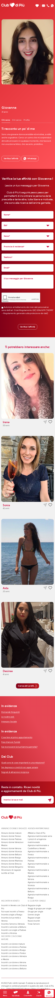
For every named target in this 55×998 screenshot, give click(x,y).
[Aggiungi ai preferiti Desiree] (50, 671)
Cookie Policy (44, 989)
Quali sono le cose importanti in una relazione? (23, 762)
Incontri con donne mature (13, 944)
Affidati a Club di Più (36, 833)
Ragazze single (34, 905)
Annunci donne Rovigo (11, 858)
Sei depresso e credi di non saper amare (19, 767)
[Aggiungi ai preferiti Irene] (50, 422)
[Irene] (27, 386)
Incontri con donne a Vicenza (14, 965)
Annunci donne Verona (11, 848)
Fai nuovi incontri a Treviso (12, 911)
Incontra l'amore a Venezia (13, 924)
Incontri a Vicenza (9, 933)
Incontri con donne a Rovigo (13, 950)
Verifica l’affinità (11, 158)
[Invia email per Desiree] (45, 670)
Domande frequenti (10, 712)
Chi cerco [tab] (16, 120)
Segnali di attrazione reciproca (15, 772)
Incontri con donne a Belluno (13, 968)
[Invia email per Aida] (45, 588)
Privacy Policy (31, 989)
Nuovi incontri (34, 921)
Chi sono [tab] (6, 120)
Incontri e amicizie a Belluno (13, 927)
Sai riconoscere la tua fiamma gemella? (19, 747)
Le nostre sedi (8, 717)
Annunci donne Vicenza (11, 851)
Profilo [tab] (27, 120)
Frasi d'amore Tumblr (10, 742)
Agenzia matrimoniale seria (40, 836)
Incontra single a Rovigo (11, 915)
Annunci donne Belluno (11, 854)
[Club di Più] (12, 5)
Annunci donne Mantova (12, 861)
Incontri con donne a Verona (13, 962)
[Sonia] (27, 469)
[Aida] (27, 552)
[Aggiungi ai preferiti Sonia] (50, 505)
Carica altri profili (26, 686)
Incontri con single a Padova (13, 930)
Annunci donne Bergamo (12, 867)
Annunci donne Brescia (11, 864)
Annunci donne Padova (11, 839)
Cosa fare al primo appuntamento (16, 737)
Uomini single (34, 915)
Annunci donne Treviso (11, 836)
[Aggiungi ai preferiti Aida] (50, 588)
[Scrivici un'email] (43, 5)
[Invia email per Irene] (45, 422)
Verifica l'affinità (27, 327)
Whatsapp (31, 158)
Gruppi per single (35, 911)
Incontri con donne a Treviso (13, 953)
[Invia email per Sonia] (45, 505)
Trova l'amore (34, 924)
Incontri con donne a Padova (13, 947)
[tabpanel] (27, 136)
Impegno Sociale (9, 721)
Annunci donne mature (11, 833)
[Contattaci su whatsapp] (52, 5)
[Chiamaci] (48, 5)
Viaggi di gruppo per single (39, 908)
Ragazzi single (34, 918)
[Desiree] (27, 635)
